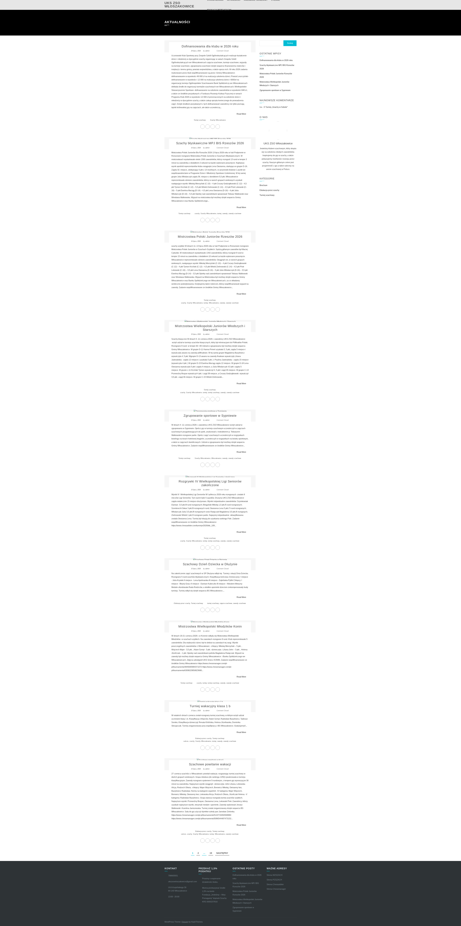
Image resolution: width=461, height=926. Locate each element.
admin (207, 51)
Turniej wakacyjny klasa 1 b (210, 706)
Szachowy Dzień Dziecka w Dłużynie (210, 564)
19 (211, 853)
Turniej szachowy (200, 120)
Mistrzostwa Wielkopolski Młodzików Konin (210, 626)
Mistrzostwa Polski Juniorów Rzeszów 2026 (210, 236)
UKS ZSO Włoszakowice (179, 4)
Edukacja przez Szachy (219, 10)
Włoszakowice (214, 303)
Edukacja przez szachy (182, 603)
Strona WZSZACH (274, 875)
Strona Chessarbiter (275, 884)
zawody (224, 213)
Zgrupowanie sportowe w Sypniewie (210, 415)
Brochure (263, 185)
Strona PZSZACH (274, 880)
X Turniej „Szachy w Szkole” (276, 107)
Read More (241, 114)
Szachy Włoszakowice (218, 120)
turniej (219, 213)
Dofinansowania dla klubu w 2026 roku (210, 46)
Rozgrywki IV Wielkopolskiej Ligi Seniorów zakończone (210, 483)
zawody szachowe (234, 213)
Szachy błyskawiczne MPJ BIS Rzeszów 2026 (210, 143)
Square (185, 922)
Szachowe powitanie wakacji (210, 764)
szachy (197, 213)
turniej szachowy (213, 392)
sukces (185, 741)
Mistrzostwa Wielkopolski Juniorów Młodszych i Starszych (210, 328)
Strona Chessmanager (276, 889)
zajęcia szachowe (226, 603)
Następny (222, 853)
